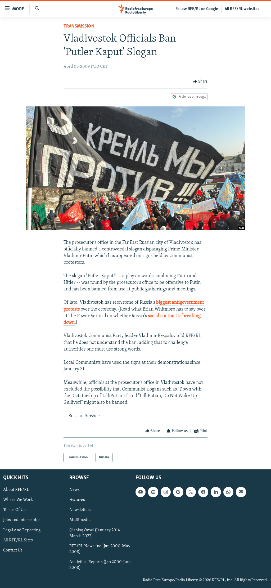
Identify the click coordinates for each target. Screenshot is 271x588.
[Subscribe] (241, 492)
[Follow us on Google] (178, 492)
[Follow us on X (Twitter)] (191, 492)
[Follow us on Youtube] (141, 492)
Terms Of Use (15, 510)
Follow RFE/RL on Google (196, 9)
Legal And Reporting (21, 530)
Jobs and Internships (21, 520)
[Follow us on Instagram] (166, 492)
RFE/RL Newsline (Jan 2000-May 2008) (99, 549)
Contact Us (12, 550)
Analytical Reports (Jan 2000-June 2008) (100, 565)
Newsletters (80, 510)
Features (77, 500)
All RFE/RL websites (242, 9)
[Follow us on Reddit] (153, 492)
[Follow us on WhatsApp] (228, 492)
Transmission (79, 26)
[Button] (200, 81)
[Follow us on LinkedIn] (216, 492)
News (74, 490)
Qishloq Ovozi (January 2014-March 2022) (95, 533)
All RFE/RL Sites (18, 540)
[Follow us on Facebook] (203, 492)
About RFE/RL (16, 490)
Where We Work (18, 500)
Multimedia (80, 520)
